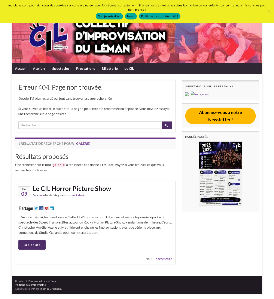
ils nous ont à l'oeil (74, 195)
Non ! (131, 16)
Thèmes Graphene (50, 288)
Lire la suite (32, 245)
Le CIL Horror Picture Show (72, 188)
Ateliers (39, 68)
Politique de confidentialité (30, 284)
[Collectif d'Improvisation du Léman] (188, 94)
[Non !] (269, 11)
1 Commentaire (161, 259)
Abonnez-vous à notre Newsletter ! (220, 116)
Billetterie (110, 68)
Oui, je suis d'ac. (109, 16)
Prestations (85, 68)
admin (40, 195)
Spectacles (61, 68)
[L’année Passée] (220, 174)
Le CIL (129, 68)
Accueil (20, 68)
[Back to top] (264, 289)
